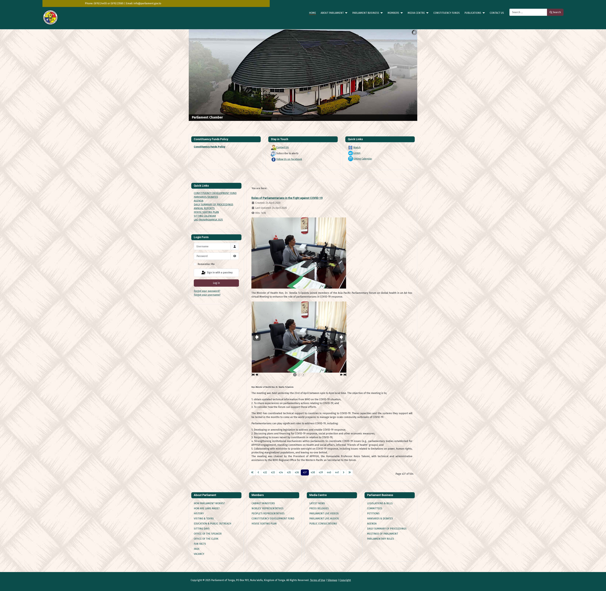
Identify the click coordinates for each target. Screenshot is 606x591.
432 (265, 472)
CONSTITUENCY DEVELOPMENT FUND (215, 193)
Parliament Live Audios (324, 518)
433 (273, 472)
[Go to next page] (343, 472)
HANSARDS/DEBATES (206, 196)
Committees (374, 508)
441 (337, 472)
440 (329, 472)
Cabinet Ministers (263, 503)
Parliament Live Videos (324, 513)
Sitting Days (202, 528)
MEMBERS (393, 12)
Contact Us (497, 12)
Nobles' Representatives (267, 508)
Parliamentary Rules (380, 538)
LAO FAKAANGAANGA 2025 (208, 219)
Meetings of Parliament (382, 533)
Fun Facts (200, 543)
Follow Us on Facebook (289, 159)
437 (305, 472)
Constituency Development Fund (273, 518)
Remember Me (206, 264)
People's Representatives (268, 513)
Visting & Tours (204, 518)
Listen (356, 153)
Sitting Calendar (362, 158)
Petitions (373, 513)
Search (557, 12)
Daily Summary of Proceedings (387, 528)
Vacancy (199, 553)
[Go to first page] (252, 472)
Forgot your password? (207, 290)
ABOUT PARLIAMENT (332, 12)
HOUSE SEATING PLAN (206, 212)
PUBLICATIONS (472, 12)
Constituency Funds (446, 12)
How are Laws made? (207, 508)
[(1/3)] (299, 337)
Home (312, 12)
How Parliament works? (209, 503)
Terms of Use (317, 580)
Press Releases (319, 508)
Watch (357, 147)
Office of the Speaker (208, 533)
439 (321, 472)
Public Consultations (323, 523)
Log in (216, 282)
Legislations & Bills (380, 503)
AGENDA (198, 200)
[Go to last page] (349, 472)
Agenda (372, 523)
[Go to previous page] (258, 472)
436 (297, 472)
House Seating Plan (264, 523)
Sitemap (332, 580)
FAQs (196, 548)
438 (313, 472)
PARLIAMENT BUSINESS (365, 12)
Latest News (317, 503)
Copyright (345, 580)
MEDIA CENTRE (416, 12)
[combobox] (528, 12)
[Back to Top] (600, 585)
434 (281, 472)
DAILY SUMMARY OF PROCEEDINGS (213, 204)
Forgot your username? (207, 294)
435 (289, 472)
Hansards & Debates (380, 518)
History (199, 513)
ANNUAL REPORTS (204, 208)
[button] (407, 75)
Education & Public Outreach (212, 523)
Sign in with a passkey (219, 272)
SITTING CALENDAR (205, 215)
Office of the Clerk (206, 538)
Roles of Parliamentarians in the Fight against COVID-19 (287, 198)
